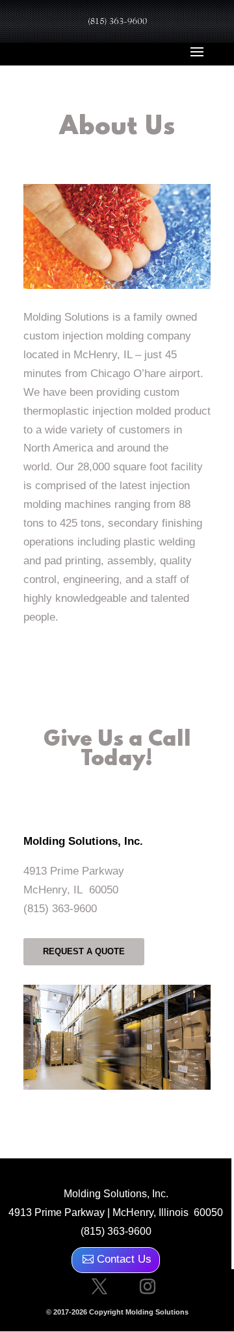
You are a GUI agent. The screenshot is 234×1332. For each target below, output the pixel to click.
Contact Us (124, 1259)
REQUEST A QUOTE (84, 951)
